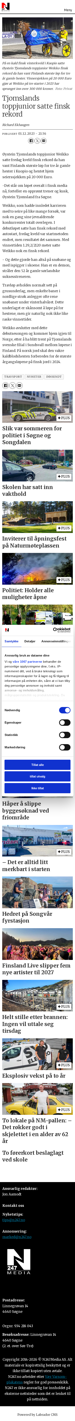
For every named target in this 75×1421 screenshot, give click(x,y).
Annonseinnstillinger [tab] (56, 641)
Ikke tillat (37, 788)
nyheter (34, 376)
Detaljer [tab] (29, 641)
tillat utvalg (37, 776)
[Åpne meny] (68, 7)
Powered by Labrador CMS (37, 1415)
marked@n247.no (16, 1237)
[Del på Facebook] (31, 141)
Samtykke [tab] (11, 641)
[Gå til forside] (5, 7)
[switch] (64, 722)
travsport (13, 376)
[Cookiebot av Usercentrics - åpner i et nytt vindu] (53, 630)
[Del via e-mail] (43, 141)
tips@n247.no (13, 1220)
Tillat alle (37, 764)
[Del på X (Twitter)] (37, 141)
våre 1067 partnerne (27, 661)
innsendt (54, 376)
